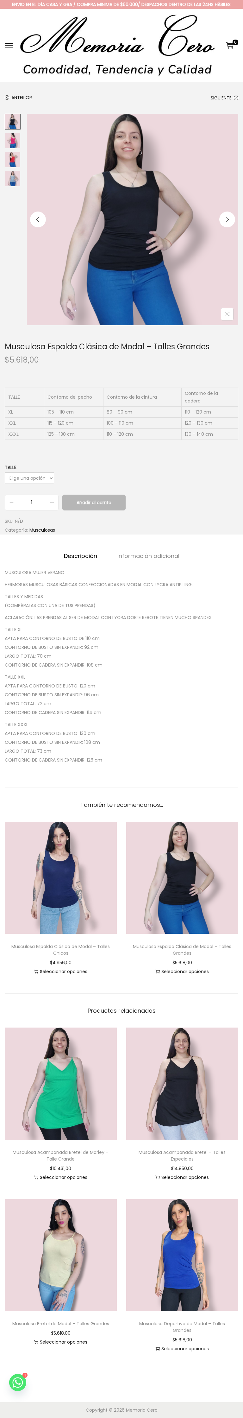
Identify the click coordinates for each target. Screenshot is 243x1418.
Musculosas (42, 530)
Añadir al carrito (94, 502)
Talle (10, 467)
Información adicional (148, 556)
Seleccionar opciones (63, 971)
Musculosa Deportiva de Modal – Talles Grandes (182, 1326)
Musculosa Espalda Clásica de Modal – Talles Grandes (182, 949)
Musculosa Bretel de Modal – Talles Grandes (60, 1323)
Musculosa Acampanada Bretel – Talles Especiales (182, 1155)
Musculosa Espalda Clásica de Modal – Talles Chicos (60, 949)
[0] (230, 45)
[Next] (227, 219)
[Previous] (38, 219)
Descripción (80, 556)
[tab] (80, 556)
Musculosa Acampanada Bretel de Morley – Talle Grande (61, 1155)
